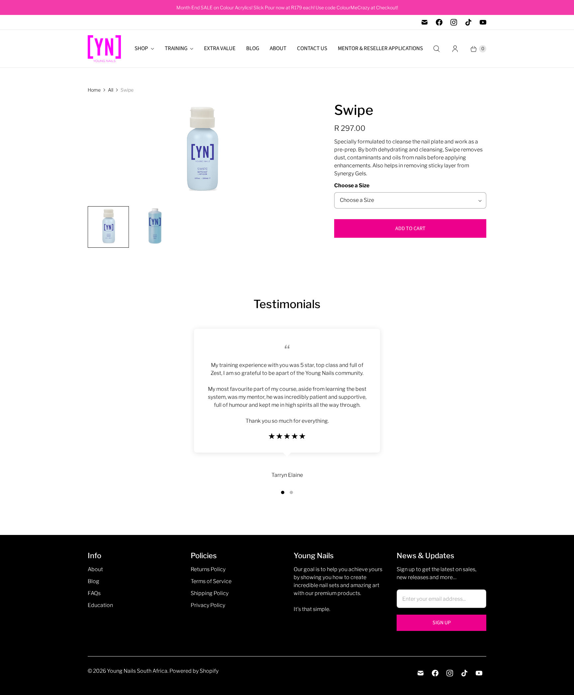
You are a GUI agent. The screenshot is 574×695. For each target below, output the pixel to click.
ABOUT (278, 48)
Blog (93, 581)
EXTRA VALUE (220, 48)
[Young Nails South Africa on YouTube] (483, 22)
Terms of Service (211, 581)
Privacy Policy (208, 605)
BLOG (252, 48)
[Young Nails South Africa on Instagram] (453, 22)
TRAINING (176, 48)
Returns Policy (208, 569)
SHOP (141, 48)
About (95, 569)
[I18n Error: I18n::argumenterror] (108, 226)
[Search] (436, 49)
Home (94, 90)
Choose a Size (351, 185)
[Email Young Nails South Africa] (424, 22)
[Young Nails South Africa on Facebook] (439, 22)
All (110, 90)
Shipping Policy (210, 593)
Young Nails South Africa (137, 671)
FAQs (94, 593)
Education (100, 605)
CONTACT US (312, 48)
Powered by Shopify (194, 671)
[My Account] (455, 49)
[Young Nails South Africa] (104, 48)
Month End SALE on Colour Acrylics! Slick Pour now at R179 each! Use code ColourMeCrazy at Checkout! (287, 7)
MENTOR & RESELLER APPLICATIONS (380, 48)
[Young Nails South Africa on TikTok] (468, 22)
